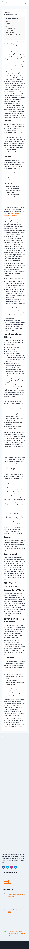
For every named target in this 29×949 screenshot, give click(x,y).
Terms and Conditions (10, 885)
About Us (6, 881)
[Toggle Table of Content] (22, 19)
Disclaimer (9, 38)
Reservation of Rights (12, 32)
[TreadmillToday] (7, 867)
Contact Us (7, 883)
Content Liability (10, 28)
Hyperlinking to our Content (14, 25)
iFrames (8, 27)
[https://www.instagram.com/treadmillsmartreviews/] (11, 867)
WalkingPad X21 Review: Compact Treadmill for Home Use (17, 933)
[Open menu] (25, 3)
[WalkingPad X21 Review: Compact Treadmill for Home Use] (5, 932)
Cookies (7, 21)
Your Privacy (9, 30)
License (8, 23)
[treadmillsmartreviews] (15, 867)
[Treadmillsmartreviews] (3, 867)
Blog (5, 879)
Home (5, 877)
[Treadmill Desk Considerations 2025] (5, 910)
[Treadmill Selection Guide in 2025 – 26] (5, 894)
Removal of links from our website (13, 35)
